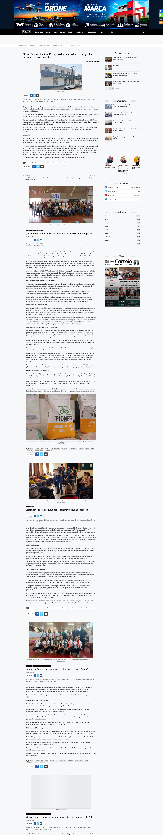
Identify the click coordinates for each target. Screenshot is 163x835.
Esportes (47, 666)
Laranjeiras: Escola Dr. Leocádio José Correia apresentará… (124, 113)
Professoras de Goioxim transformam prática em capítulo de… (125, 74)
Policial (62, 32)
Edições (107, 240)
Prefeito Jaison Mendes (39, 450)
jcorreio (28, 162)
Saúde (106, 243)
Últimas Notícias (109, 216)
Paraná (55, 32)
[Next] (137, 164)
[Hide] (162, 25)
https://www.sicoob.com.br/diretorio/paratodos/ (61, 154)
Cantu (48, 32)
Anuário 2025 (80, 32)
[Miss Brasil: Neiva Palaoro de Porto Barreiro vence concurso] (108, 130)
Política (70, 32)
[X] (161, 18)
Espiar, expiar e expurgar (110, 167)
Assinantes (92, 32)
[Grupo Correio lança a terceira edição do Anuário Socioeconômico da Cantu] (108, 139)
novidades (87, 448)
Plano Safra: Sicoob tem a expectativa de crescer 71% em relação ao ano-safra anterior (55, 158)
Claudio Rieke (108, 165)
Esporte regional (38, 666)
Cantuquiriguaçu (39, 448)
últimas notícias (63, 162)
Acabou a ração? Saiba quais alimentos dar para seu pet (82, 178)
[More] (161, 22)
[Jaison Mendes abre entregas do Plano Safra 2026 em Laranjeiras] (108, 59)
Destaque (107, 219)
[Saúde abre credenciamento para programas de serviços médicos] (108, 106)
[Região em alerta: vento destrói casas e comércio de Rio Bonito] (108, 123)
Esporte (29, 666)
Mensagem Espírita (136, 165)
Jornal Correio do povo (37, 162)
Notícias (81, 448)
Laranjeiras (39, 32)
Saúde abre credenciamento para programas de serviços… (123, 105)
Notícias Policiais (45, 814)
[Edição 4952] (108, 67)
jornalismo (64, 448)
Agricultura (30, 230)
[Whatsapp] (161, 15)
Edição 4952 (116, 65)
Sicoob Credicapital (54, 162)
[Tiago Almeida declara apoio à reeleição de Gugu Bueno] (108, 83)
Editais (106, 230)
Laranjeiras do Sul (73, 448)
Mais (101, 32)
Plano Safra (29, 450)
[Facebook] (161, 11)
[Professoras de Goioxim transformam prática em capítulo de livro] (108, 75)
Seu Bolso (96, 61)
